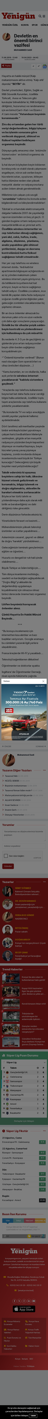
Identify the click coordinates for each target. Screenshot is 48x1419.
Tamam (33, 1415)
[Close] (43, 681)
